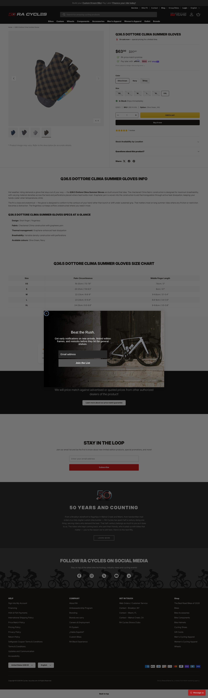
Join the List (83, 363)
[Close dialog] (46, 313)
